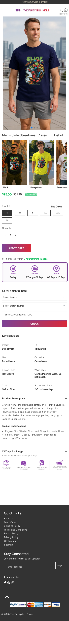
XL (45, 212)
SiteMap (8, 544)
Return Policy (11, 533)
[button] (31, 127)
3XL (7, 220)
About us (9, 518)
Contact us (10, 541)
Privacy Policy (11, 537)
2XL (58, 212)
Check (34, 323)
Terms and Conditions (15, 529)
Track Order (63, 14)
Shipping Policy (12, 525)
